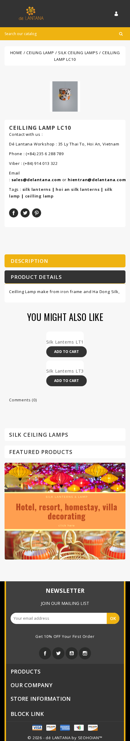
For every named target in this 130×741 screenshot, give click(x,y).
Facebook (45, 653)
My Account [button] (119, 13)
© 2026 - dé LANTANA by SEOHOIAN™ (65, 737)
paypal (79, 728)
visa (51, 728)
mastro (93, 728)
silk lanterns (36, 189)
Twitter (58, 653)
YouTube (72, 653)
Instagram (85, 653)
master (65, 728)
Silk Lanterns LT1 (65, 342)
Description (29, 260)
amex (37, 728)
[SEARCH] (120, 33)
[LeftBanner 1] (65, 510)
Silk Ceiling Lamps (38, 434)
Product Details (36, 276)
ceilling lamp (39, 196)
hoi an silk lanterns (77, 189)
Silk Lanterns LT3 (65, 371)
